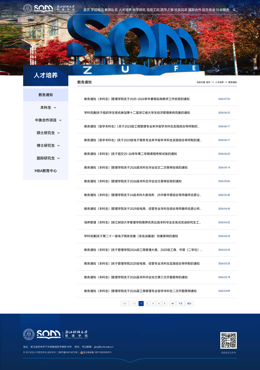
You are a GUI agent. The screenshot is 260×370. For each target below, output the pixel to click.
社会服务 (222, 10)
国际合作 (194, 10)
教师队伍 (111, 10)
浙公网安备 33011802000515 (97, 352)
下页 (180, 303)
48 (172, 303)
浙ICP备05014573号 (68, 352)
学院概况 (97, 10)
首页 (86, 10)
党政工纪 (153, 10)
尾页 (189, 303)
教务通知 (232, 82)
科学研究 (139, 10)
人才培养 (125, 10)
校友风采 (180, 10)
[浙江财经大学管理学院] (49, 8)
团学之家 (167, 10)
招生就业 (208, 10)
